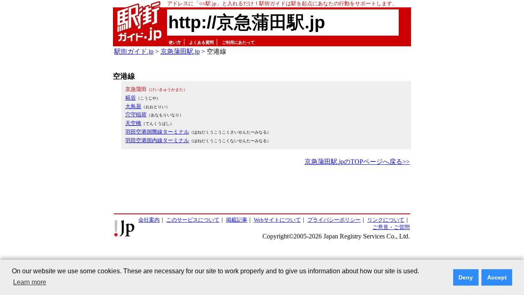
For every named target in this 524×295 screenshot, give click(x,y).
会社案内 (149, 220)
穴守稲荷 (136, 114)
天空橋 (133, 123)
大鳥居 (133, 106)
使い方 (175, 42)
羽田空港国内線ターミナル (157, 140)
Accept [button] (497, 277)
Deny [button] (465, 277)
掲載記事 (236, 220)
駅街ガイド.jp (134, 51)
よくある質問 (201, 42)
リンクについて (385, 220)
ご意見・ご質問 (391, 227)
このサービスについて (192, 220)
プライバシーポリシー (334, 220)
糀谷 (130, 98)
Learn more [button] (29, 282)
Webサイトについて (277, 220)
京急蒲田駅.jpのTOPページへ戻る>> (357, 161)
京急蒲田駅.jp (180, 51)
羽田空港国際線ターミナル (157, 132)
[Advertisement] (262, 190)
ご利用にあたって (238, 42)
